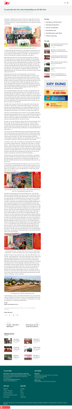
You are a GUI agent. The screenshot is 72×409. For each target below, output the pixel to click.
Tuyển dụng (23, 397)
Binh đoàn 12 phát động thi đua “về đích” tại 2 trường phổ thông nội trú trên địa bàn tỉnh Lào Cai (37, 356)
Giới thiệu (22, 388)
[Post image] (8, 341)
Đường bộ (33, 308)
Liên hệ (21, 392)
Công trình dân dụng (8, 392)
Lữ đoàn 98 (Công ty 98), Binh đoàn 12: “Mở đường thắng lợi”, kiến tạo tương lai (16, 348)
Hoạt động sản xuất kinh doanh (16, 308)
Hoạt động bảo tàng (51, 30)
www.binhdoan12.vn (12, 380)
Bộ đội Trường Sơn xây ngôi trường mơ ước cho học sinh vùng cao (37, 348)
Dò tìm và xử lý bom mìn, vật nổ (10, 395)
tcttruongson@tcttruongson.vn (13, 379)
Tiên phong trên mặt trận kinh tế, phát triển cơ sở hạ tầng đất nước (16, 340)
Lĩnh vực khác (6, 397)
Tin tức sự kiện (27, 308)
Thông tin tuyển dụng (51, 35)
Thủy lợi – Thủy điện (8, 390)
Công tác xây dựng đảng (52, 27)
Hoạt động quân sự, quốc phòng (54, 33)
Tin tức (21, 395)
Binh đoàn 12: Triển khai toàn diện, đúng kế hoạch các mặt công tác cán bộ (37, 340)
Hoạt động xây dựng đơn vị (52, 24)
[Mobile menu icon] (67, 3)
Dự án (21, 390)
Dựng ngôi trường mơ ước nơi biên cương (17, 356)
